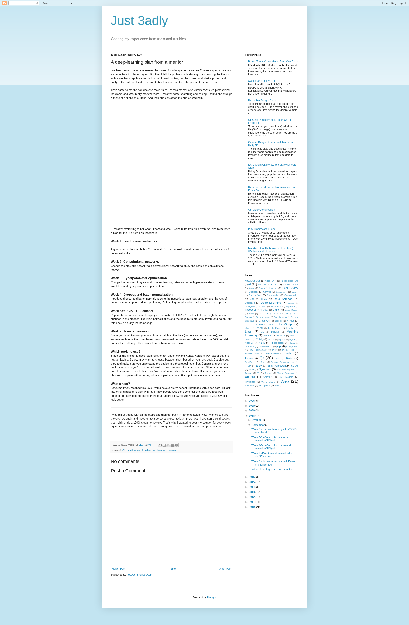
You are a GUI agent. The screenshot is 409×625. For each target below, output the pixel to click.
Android (262, 284)
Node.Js (249, 343)
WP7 (276, 385)
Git (260, 313)
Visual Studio (268, 382)
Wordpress (264, 385)
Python (249, 358)
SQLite (294, 366)
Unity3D (267, 377)
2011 (252, 501)
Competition (273, 295)
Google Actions (273, 313)
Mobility (260, 339)
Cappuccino (282, 292)
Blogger (273, 288)
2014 (252, 487)
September (258, 425)
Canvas (267, 291)
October (257, 419)
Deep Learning (148, 450)
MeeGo (281, 335)
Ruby (258, 365)
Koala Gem (274, 328)
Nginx (292, 339)
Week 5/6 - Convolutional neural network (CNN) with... (270, 439)
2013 (252, 492)
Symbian (265, 369)
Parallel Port (266, 346)
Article (285, 284)
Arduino (274, 284)
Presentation (272, 353)
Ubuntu (250, 376)
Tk (258, 373)
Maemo (267, 335)
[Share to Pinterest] (176, 445)
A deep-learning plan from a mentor (271, 469)
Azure (251, 288)
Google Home (263, 317)
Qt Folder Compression (261, 209)
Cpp (252, 298)
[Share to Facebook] (172, 445)
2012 (252, 497)
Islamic (259, 324)
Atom (295, 284)
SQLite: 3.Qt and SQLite (262, 80)
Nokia (262, 342)
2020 (252, 410)
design (291, 303)
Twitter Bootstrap (285, 373)
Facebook (250, 309)
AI (123, 450)
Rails (289, 358)
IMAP (247, 324)
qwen (277, 358)
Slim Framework (277, 365)
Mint (292, 336)
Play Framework (257, 350)
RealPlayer (250, 362)
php (278, 346)
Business (254, 291)
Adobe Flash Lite (289, 281)
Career (295, 292)
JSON (260, 328)
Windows (249, 385)
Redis (263, 362)
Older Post (225, 568)
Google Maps (280, 317)
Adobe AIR (270, 281)
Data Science (133, 450)
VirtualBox (250, 382)
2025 (252, 405)
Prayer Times (252, 353)
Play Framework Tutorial (262, 229)
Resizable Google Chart (262, 100)
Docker (262, 306)
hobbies (278, 321)
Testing (248, 373)
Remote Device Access (282, 362)
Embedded (276, 306)
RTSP (248, 366)
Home (172, 568)
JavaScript (286, 324)
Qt (261, 358)
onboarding (250, 346)
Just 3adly (139, 20)
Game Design (291, 310)
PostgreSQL (288, 350)
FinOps (264, 310)
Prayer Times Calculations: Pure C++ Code (273, 61)
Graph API (264, 320)
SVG (251, 369)
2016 (252, 477)
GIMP (251, 313)
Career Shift (255, 295)
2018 (252, 415)
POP (274, 350)
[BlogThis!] (164, 445)
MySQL (282, 339)
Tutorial (268, 373)
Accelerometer (252, 280)
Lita (262, 332)
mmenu (248, 339)
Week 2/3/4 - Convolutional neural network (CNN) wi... (271, 447)
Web (285, 381)
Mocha (271, 339)
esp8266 (290, 306)
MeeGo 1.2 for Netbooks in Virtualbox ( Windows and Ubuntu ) (270, 250)
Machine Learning (166, 450)
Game (276, 309)
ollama (291, 343)
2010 (252, 507)
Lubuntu (275, 331)
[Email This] (160, 445)
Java (271, 324)
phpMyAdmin (291, 346)
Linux (248, 331)
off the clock (277, 343)
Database (250, 303)
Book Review (290, 288)
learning (290, 328)
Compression (291, 295)
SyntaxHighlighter (285, 369)
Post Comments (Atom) (140, 574)
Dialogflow (250, 306)
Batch (262, 288)
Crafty (264, 299)
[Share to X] (168, 445)
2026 (252, 400)
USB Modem (286, 377)
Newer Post (118, 568)
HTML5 (290, 320)
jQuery (248, 328)
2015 (252, 482)
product (289, 353)
